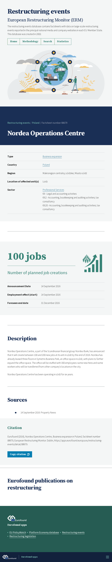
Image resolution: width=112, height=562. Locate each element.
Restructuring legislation (22, 536)
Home (13, 41)
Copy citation (18, 454)
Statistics (63, 41)
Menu (107, 557)
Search (47, 41)
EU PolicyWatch (17, 532)
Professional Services (53, 189)
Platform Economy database (44, 532)
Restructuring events (18, 122)
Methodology (30, 41)
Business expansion (52, 156)
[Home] (56, 74)
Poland (36, 122)
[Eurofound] (17, 518)
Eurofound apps (17, 525)
